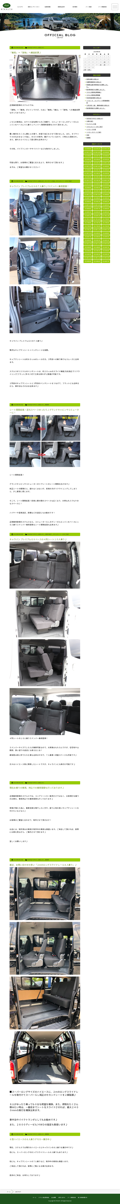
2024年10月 (96, 166)
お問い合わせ (61, 1197)
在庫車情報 (47, 7)
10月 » (89, 70)
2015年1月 (105, 254)
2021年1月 (96, 180)
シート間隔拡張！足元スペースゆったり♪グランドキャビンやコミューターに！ (44, 411)
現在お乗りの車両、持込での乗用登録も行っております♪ (37, 787)
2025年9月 (105, 152)
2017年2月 (105, 226)
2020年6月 (87, 187)
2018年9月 (105, 205)
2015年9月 (87, 247)
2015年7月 (105, 247)
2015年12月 (88, 244)
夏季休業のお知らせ (92, 79)
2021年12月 (106, 177)
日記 (87, 135)
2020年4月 (105, 187)
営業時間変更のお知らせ (93, 82)
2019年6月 (96, 198)
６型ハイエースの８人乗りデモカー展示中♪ (31, 1139)
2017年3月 (96, 226)
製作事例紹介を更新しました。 (95, 89)
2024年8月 (87, 170)
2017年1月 (87, 230)
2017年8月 (87, 223)
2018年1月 (96, 216)
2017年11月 (88, 219)
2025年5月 (87, 159)
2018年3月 (105, 212)
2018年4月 (96, 212)
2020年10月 (88, 184)
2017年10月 (96, 219)
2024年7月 (96, 170)
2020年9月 (96, 184)
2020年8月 (105, 184)
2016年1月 (105, 240)
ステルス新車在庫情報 (93, 95)
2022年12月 (88, 173)
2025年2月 (87, 163)
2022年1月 (96, 177)
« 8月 (84, 70)
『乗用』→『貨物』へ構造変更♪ (25, 52)
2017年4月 (87, 226)
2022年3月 (105, 173)
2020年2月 (87, 191)
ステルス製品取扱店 (43, 1197)
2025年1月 (96, 163)
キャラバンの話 (50, 181)
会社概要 (53, 1197)
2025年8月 (87, 156)
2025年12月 (106, 149)
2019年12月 (106, 191)
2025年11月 (88, 152)
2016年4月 (87, 240)
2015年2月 (96, 254)
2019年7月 (87, 198)
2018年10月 (96, 205)
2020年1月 (96, 191)
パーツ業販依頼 (102, 7)
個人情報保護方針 (82, 1197)
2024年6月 (105, 170)
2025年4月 (96, 159)
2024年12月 (106, 163)
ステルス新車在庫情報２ (93, 92)
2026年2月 (96, 149)
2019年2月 (96, 201)
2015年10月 (106, 244)
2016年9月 (96, 233)
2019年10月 (96, 194)
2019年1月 (105, 201)
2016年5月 (105, 237)
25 (100, 65)
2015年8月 (96, 247)
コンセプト (20, 7)
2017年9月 (105, 219)
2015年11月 (96, 244)
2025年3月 (105, 159)
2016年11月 (106, 230)
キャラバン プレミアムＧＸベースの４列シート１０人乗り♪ (38, 539)
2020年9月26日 (18, 47)
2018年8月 (87, 208)
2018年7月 (96, 208)
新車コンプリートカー (34, 7)
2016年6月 (96, 237)
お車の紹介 (48, 534)
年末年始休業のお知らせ (93, 98)
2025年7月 (96, 156)
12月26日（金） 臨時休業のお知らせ (97, 105)
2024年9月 (105, 166)
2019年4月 (87, 201)
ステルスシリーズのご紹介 (64, 181)
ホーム (8, 1191)
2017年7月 (96, 223)
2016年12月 (96, 230)
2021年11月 (88, 180)
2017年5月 (105, 223)
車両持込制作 (61, 7)
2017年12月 (106, 216)
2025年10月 (96, 152)
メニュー (115, 7)
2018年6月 (105, 208)
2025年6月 (105, 156)
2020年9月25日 (18, 783)
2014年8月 (96, 261)
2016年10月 (88, 233)
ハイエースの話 (91, 129)
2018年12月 (88, 205)
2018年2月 (87, 216)
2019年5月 (105, 198)
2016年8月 (105, 233)
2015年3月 (87, 254)
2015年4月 (105, 251)
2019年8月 (105, 194)
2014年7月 (105, 261)
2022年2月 (87, 177)
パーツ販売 (89, 7)
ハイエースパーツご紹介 (93, 132)
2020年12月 (106, 180)
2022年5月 (96, 173)
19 (104, 62)
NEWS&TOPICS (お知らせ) (35, 47)
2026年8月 (87, 149)
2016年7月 (87, 237)
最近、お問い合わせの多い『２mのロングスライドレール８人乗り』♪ (43, 864)
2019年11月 (88, 194)
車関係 (47, 405)
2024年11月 (88, 166)
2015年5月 (96, 251)
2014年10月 (106, 258)
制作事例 (75, 7)
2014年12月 (88, 258)
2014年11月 (96, 258)
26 (104, 65)
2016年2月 (96, 240)
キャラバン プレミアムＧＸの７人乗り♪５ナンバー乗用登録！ (39, 186)
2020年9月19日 (18, 860)
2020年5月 (96, 187)
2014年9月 (87, 261)
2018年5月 (87, 212)
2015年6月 (87, 251)
